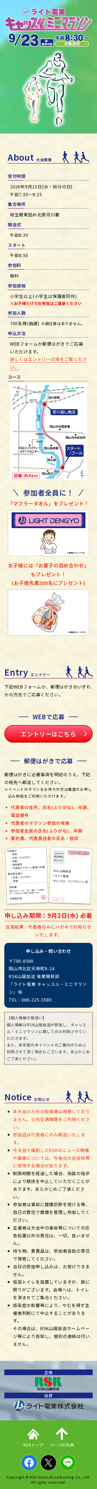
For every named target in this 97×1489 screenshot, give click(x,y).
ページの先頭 (62, 1445)
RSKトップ (33, 1445)
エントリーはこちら (48, 733)
